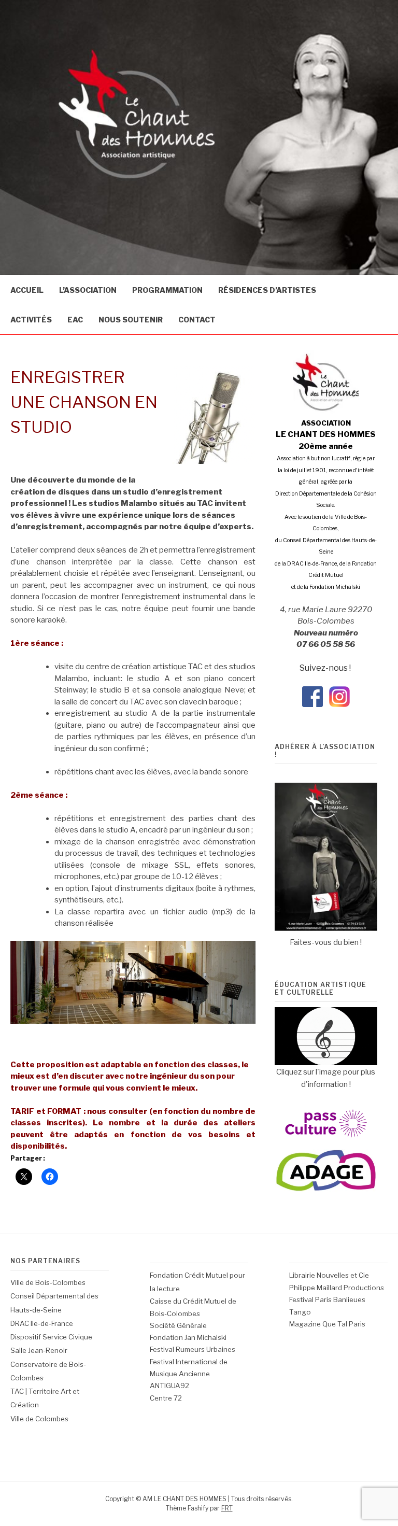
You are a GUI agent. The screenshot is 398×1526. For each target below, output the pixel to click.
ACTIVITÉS (31, 319)
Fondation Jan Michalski (188, 1337)
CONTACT (197, 319)
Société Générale (178, 1325)
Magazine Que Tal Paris (327, 1324)
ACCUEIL (27, 290)
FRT (227, 1508)
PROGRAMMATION (167, 290)
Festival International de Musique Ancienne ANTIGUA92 (189, 1374)
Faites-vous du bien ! (326, 942)
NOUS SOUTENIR (130, 319)
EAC (75, 319)
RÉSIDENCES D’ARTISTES (267, 290)
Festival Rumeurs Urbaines (192, 1349)
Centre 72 (166, 1398)
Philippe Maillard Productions (336, 1287)
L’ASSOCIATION (88, 290)
